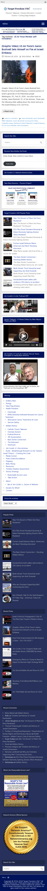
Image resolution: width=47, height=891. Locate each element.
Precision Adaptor (12, 747)
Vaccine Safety (13, 422)
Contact (9, 490)
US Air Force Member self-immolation (15, 125)
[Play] (6, 345)
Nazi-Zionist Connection (17, 440)
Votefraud (11, 445)
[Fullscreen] (40, 345)
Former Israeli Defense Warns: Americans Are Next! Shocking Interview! (25, 245)
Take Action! (12, 477)
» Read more (8, 111)
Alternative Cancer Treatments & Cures (23, 420)
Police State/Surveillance (15, 458)
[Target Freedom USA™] (23, 10)
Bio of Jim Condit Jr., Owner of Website (23, 484)
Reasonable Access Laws (17, 475)
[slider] (21, 345)
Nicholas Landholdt (12, 752)
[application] (23, 336)
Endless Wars (11, 401)
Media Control (11, 456)
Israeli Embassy (39, 123)
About (8, 481)
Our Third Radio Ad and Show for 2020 (27, 692)
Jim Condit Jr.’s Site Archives (17, 448)
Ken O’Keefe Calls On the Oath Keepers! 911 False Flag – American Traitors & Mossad (28, 597)
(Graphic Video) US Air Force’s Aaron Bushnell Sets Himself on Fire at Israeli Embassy (22, 49)
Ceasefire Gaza (7, 123)
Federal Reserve (14, 434)
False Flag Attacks (13, 406)
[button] (23, 336)
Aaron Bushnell (27, 118)
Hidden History (11, 426)
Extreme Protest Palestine (23, 123)
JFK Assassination (14, 437)
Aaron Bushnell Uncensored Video (25, 121)
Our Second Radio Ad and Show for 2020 (28, 670)
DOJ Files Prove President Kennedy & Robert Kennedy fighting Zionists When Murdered (27, 232)
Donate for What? (13, 488)
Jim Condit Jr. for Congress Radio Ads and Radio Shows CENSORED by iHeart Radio (27, 651)
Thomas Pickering (12, 726)
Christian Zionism (14, 432)
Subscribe (9, 164)
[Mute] (37, 345)
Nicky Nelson (26, 56)
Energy (8, 403)
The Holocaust (13, 442)
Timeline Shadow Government (17, 469)
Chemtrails (12, 412)
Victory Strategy (12, 471)
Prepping (9, 461)
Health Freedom (12, 408)
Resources (10, 466)
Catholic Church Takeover (17, 429)
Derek (7, 744)
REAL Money (10, 464)
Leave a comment (11, 118)
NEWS (37, 56)
